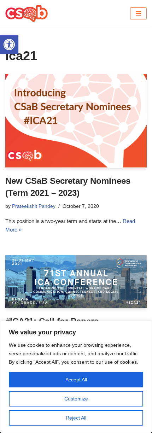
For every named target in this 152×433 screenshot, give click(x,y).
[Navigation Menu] (138, 13)
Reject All (76, 418)
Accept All (76, 379)
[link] (9, 44)
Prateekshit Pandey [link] (33, 206)
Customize (76, 399)
